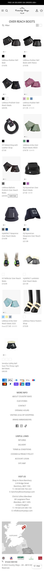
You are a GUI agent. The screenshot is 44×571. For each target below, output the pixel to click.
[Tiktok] (25, 426)
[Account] (36, 10)
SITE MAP (22, 463)
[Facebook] (17, 426)
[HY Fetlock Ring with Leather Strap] (11, 126)
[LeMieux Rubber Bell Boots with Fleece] (32, 41)
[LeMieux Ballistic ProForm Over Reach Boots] (11, 168)
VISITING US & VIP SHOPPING (22, 415)
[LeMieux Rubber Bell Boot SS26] (32, 84)
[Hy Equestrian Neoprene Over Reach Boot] (32, 214)
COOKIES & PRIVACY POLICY (22, 454)
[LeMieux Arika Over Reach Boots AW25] (32, 126)
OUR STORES (22, 401)
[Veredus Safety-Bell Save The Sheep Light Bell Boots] (11, 344)
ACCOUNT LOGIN (22, 458)
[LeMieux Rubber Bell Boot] (11, 41)
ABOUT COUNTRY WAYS (22, 396)
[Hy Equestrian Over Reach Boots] (32, 168)
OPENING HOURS (22, 410)
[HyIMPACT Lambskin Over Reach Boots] (32, 259)
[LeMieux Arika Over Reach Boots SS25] (11, 302)
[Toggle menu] (2, 10)
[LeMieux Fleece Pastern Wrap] (32, 302)
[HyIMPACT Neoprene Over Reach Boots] (11, 214)
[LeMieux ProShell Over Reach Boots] (11, 84)
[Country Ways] (22, 10)
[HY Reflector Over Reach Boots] (11, 259)
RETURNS (22, 440)
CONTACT (22, 405)
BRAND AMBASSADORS (22, 419)
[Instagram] (21, 426)
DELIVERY (22, 445)
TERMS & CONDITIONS (22, 449)
